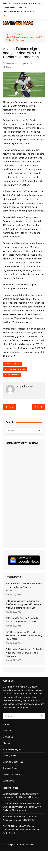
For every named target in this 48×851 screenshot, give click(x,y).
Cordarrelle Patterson (16, 369)
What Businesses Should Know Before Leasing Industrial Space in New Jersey (24, 587)
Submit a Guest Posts (12, 11)
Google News (9, 7)
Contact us (21, 7)
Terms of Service (20, 3)
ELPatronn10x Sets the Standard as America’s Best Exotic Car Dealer (22, 620)
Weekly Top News (11, 774)
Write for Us (29, 11)
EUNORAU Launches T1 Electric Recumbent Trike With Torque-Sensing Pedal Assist (24, 635)
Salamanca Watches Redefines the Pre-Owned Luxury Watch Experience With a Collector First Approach (23, 604)
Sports (8, 67)
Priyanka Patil (11, 63)
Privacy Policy (35, 3)
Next (37, 407)
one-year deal (13, 375)
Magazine (7, 743)
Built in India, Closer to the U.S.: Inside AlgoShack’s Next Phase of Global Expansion (24, 652)
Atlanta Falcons (13, 364)
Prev (11, 407)
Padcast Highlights (12, 749)
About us (7, 3)
